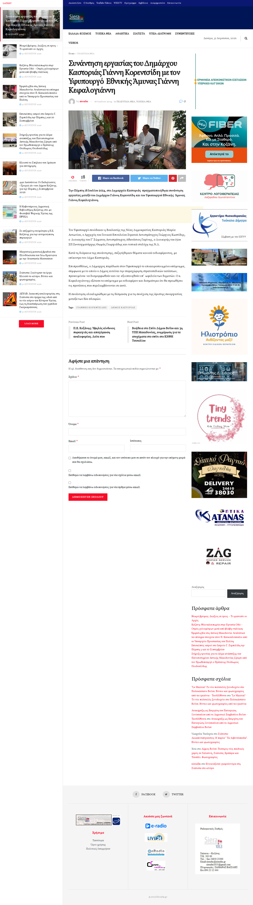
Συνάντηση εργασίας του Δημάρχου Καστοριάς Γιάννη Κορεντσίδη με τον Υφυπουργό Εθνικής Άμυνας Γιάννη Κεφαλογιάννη (29, 23)
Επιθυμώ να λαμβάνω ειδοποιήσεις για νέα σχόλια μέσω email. (105, 475)
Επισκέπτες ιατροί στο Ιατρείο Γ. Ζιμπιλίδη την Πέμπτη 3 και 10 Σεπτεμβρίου (37, 117)
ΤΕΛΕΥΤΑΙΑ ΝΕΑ (85, 53)
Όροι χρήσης (98, 845)
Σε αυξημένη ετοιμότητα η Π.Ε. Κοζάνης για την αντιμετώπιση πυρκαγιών (36, 234)
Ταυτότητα (98, 840)
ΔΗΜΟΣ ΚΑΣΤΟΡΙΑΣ (123, 307)
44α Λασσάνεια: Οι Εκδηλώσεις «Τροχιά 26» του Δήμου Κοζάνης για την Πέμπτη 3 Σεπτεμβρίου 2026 (37, 187)
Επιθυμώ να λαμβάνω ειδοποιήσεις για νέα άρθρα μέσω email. (104, 487)
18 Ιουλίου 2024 (103, 101)
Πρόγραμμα (130, 3)
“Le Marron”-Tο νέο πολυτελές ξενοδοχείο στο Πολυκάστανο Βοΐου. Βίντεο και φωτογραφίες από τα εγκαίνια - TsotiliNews (218, 691)
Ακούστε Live (75, 3)
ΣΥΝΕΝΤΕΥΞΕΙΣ (185, 34)
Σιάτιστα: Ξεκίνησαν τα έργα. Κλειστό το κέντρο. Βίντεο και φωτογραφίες (36, 276)
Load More (31, 323)
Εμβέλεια (143, 3)
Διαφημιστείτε (157, 3)
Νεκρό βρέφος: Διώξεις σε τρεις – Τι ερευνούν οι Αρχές (38, 47)
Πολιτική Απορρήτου (98, 849)
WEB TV (118, 3)
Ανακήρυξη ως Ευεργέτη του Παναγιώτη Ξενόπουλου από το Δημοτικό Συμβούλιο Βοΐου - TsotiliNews (219, 715)
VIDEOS (73, 43)
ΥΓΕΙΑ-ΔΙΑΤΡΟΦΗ (160, 34)
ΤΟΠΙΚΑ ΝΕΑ (103, 34)
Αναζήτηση (198, 587)
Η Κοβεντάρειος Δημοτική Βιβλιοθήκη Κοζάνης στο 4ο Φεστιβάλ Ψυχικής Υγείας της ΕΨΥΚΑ (36, 212)
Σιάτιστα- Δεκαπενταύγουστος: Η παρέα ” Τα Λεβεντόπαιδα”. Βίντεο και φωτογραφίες (219, 738)
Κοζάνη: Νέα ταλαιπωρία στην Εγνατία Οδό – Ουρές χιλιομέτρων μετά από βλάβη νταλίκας (39, 69)
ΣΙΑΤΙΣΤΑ (139, 34)
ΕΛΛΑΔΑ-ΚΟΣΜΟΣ (80, 34)
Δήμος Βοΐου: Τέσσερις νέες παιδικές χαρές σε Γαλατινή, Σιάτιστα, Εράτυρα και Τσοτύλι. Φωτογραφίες (218, 753)
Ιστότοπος (136, 441)
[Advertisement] (136, 214)
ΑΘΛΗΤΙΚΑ (122, 34)
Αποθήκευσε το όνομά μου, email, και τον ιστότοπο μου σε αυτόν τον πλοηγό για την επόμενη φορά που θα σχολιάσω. (128, 460)
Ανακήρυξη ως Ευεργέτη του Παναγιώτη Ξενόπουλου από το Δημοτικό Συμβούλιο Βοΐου (217, 723)
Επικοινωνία (174, 3)
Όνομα (74, 424)
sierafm (84, 101)
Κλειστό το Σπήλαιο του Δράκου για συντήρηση (37, 164)
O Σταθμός (89, 3)
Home (72, 53)
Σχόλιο (74, 377)
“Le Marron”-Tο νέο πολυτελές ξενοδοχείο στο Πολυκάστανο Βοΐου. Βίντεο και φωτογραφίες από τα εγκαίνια (219, 700)
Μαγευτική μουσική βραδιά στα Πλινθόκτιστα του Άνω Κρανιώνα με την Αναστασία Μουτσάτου (38, 255)
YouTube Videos (103, 3)
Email (73, 441)
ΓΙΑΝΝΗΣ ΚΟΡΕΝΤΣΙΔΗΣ (91, 307)
